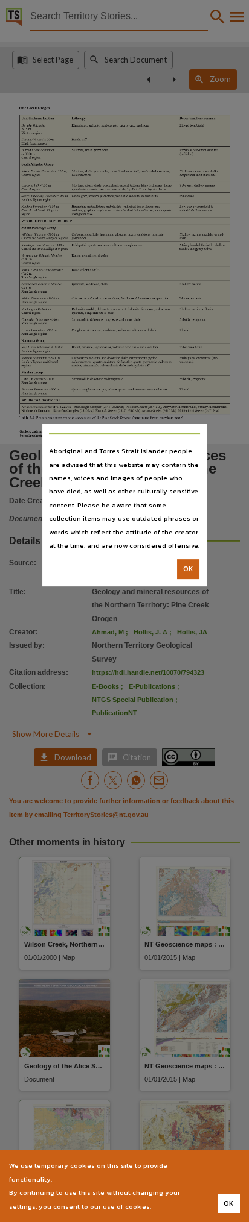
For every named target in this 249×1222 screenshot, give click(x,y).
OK (188, 569)
